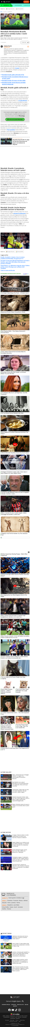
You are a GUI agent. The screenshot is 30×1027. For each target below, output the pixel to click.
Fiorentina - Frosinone (12, 900)
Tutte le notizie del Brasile (8, 270)
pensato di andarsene (19, 213)
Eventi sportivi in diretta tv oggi (16, 898)
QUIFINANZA (24, 1017)
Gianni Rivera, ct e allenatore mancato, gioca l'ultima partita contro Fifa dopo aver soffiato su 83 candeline (15, 267)
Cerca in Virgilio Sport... (14, 1001)
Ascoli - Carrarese (18, 907)
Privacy (17, 1020)
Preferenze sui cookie (13, 1021)
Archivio (15, 1006)
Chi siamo (7, 1020)
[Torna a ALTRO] (1, 5)
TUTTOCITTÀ (12, 1017)
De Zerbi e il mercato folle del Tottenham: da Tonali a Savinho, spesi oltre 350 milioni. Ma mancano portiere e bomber (15, 262)
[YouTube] (13, 1010)
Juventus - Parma (15, 902)
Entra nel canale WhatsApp (16, 119)
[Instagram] (19, 1010)
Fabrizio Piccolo (8, 46)
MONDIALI (10, 11)
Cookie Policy (22, 1020)
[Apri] (1, 1)
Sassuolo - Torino (6, 902)
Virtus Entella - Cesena (7, 907)
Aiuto (20, 1021)
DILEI (16, 1017)
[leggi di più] (28, 46)
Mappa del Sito (20, 1004)
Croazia (17, 68)
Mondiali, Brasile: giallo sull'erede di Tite (13, 75)
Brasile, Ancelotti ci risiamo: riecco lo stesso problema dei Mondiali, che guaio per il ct (13, 257)
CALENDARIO (18, 5)
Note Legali (12, 1020)
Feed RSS (26, 1004)
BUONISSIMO (12, 1018)
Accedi (26, 1)
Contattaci (13, 1004)
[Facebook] (9, 1010)
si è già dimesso (22, 100)
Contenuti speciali (6, 1004)
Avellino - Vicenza (6, 909)
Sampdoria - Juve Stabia (13, 905)
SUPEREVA (18, 1018)
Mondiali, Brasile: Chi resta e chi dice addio (13, 80)
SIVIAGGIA (20, 1017)
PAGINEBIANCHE (6, 1017)
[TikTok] (16, 1010)
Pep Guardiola (11, 129)
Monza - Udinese (23, 900)
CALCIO (4, 11)
